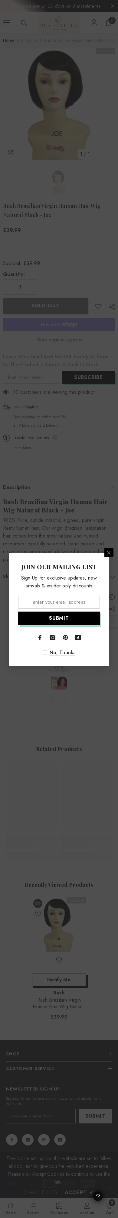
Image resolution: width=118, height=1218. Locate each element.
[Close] (108, 552)
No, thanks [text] (62, 652)
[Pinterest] (65, 637)
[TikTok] (78, 637)
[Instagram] (52, 637)
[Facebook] (40, 637)
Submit (59, 618)
